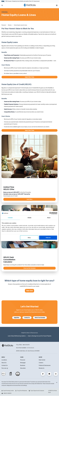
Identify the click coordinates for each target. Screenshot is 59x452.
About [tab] (48, 217)
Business (22, 365)
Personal (22, 360)
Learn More (29, 199)
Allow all (48, 237)
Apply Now (16, 317)
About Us (4, 362)
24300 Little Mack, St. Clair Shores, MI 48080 (27, 351)
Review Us (41, 368)
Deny (29, 237)
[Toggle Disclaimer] (55, 382)
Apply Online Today (29, 77)
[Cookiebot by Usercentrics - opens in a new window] (50, 213)
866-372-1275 (26, 345)
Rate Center (42, 360)
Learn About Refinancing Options (17, 336)
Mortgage (23, 362)
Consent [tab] (10, 217)
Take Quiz (29, 291)
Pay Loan (4, 368)
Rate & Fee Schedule (40, 317)
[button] (3, 5)
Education (23, 368)
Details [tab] (29, 217)
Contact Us (27, 317)
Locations (4, 360)
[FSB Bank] (29, 5)
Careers (41, 362)
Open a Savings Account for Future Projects (39, 336)
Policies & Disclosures (44, 365)
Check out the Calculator (29, 268)
